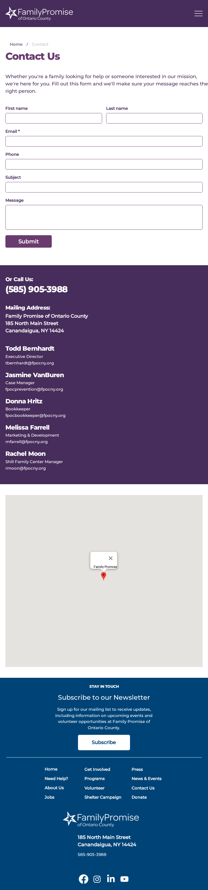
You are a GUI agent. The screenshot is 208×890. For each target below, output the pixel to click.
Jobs (49, 797)
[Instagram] (97, 879)
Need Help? (56, 778)
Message (14, 200)
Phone (12, 154)
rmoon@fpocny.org (25, 468)
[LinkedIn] (111, 879)
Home (51, 769)
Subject (13, 177)
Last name (117, 108)
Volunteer (94, 788)
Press (137, 769)
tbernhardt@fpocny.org (29, 363)
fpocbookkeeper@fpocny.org (35, 415)
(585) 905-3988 (37, 289)
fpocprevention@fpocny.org (34, 389)
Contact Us (143, 788)
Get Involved (97, 769)
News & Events (147, 778)
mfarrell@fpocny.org (26, 441)
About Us (54, 787)
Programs (94, 778)
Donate (139, 797)
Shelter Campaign (102, 797)
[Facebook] (83, 879)
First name (16, 108)
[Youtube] (124, 879)
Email (12, 131)
